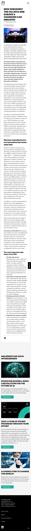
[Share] (5, 338)
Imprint (3, 514)
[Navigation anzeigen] (28, 3)
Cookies (3, 521)
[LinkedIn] (2, 527)
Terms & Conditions (6, 518)
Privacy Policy (4, 511)
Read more (6, 397)
